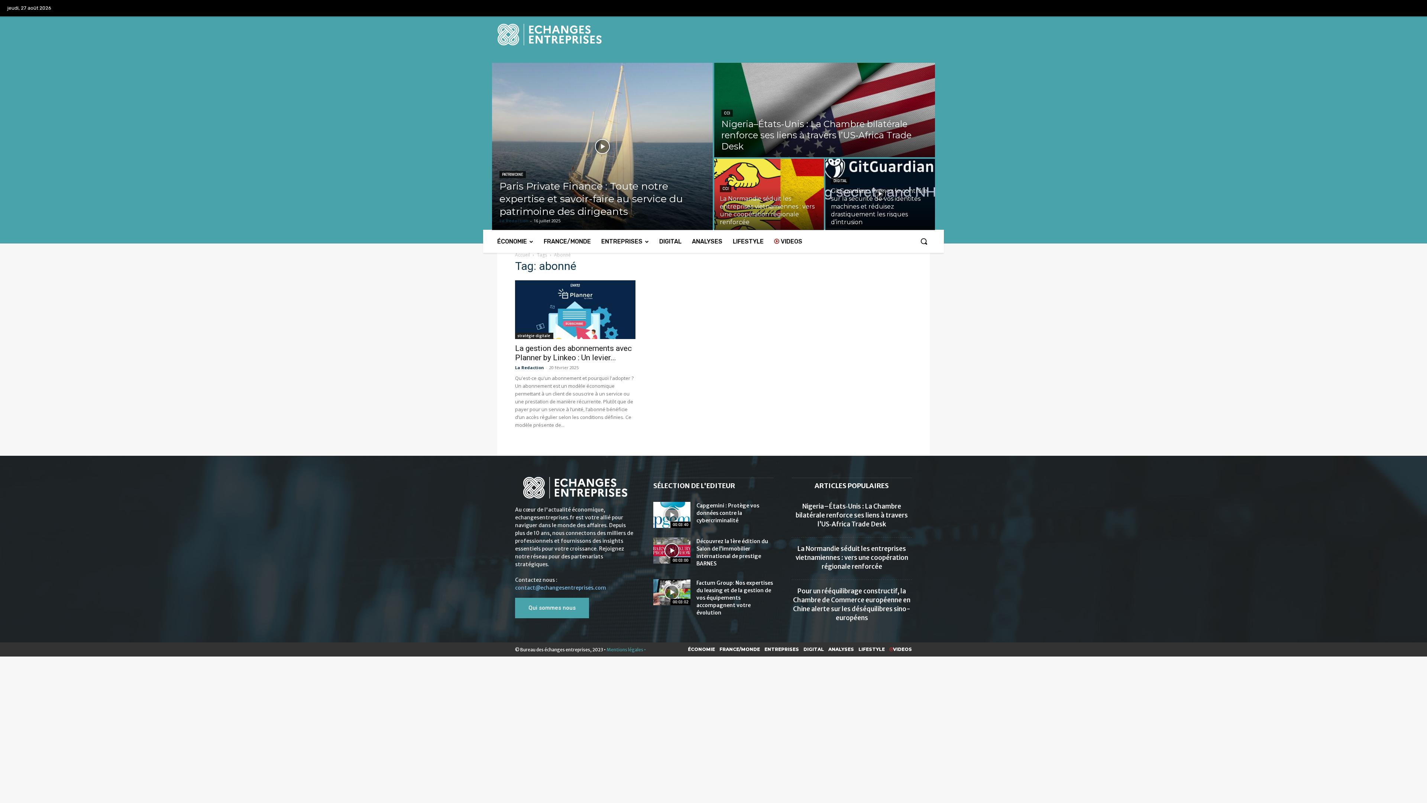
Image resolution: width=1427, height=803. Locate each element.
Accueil (522, 255)
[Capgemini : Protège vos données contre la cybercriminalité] (671, 515)
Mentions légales (624, 649)
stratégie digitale (534, 335)
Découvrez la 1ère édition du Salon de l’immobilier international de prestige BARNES (732, 552)
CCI (727, 113)
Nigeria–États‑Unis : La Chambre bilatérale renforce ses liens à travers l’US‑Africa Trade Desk (852, 515)
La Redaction (529, 367)
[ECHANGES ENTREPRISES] (713, 34)
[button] (924, 241)
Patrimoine (512, 174)
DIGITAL (840, 181)
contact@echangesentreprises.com (560, 587)
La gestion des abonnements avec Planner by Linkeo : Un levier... (573, 353)
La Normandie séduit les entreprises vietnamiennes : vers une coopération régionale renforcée (852, 558)
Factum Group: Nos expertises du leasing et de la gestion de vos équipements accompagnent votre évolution (734, 598)
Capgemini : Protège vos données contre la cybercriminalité (727, 513)
